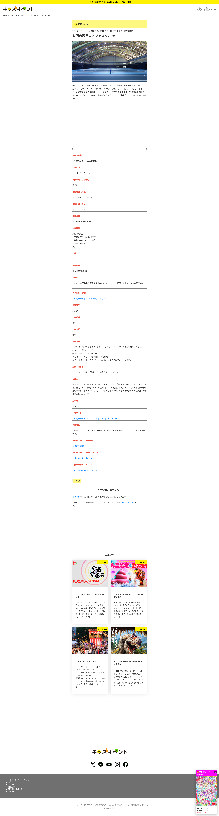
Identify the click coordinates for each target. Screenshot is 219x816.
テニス (77, 481)
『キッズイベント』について (18, 780)
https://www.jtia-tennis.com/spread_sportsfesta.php (95, 418)
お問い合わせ (13, 782)
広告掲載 (11, 784)
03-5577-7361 (78, 446)
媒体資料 (11, 791)
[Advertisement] (109, 124)
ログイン (76, 496)
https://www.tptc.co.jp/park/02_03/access (90, 298)
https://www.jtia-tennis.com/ (84, 470)
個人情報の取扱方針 (15, 789)
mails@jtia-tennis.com (82, 458)
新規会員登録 (127, 502)
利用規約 (11, 787)
